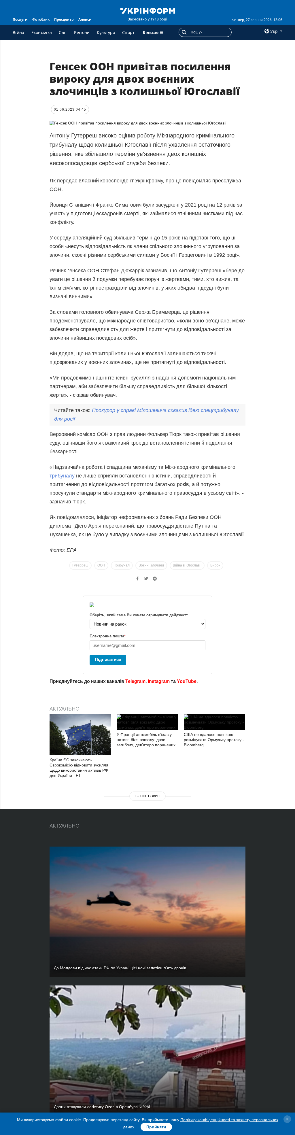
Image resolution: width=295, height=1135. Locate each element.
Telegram (135, 681)
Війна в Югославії (187, 565)
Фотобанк (41, 19)
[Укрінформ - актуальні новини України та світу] (147, 10)
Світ (63, 32)
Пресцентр (64, 19)
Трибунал (122, 565)
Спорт (128, 32)
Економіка (41, 32)
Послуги (20, 19)
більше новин (147, 796)
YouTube (186, 681)
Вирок (215, 565)
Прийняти (156, 1127)
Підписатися (108, 659)
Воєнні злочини (151, 565)
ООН (101, 565)
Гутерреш (80, 565)
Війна (18, 32)
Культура (106, 32)
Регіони (82, 32)
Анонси (85, 19)
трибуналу (63, 476)
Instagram (159, 681)
